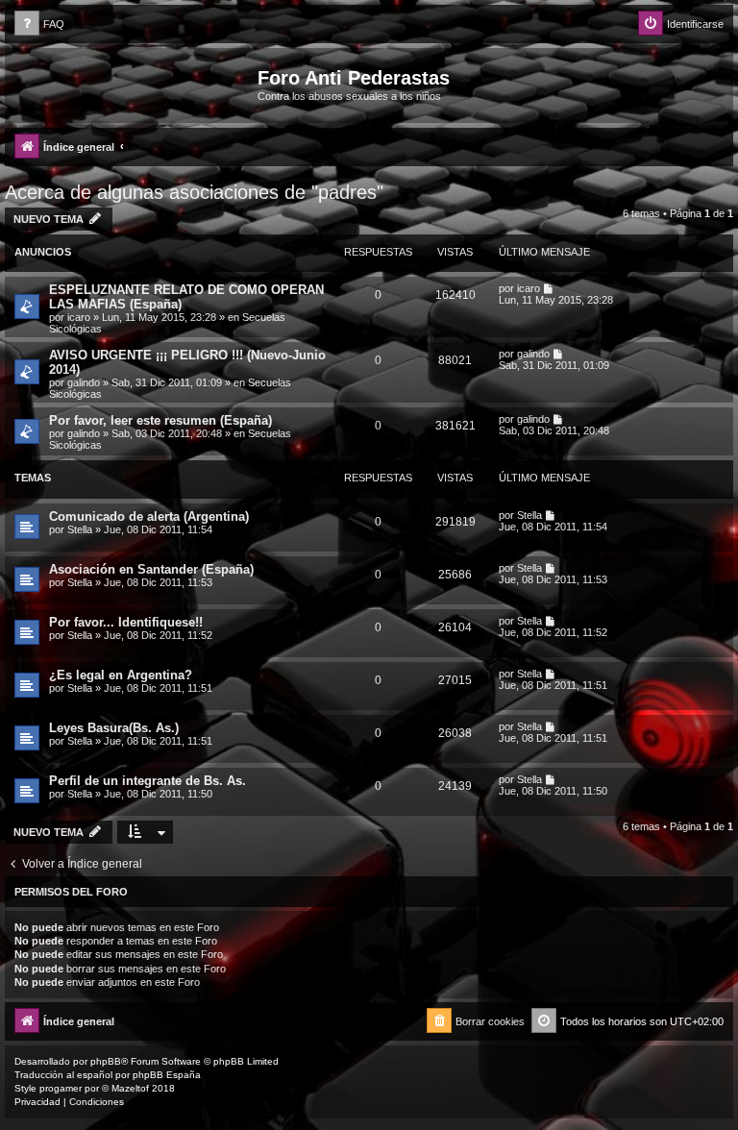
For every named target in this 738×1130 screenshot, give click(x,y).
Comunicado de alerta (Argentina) (149, 516)
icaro (78, 317)
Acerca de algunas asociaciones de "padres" (194, 192)
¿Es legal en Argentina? (120, 675)
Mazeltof (130, 1088)
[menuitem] (39, 24)
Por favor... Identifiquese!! (126, 622)
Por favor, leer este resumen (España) (160, 420)
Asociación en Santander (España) (151, 569)
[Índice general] (134, 83)
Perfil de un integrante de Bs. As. (147, 781)
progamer (60, 1088)
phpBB (105, 1061)
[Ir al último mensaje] (549, 288)
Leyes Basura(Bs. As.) (114, 728)
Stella (79, 529)
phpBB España (167, 1074)
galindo (83, 382)
